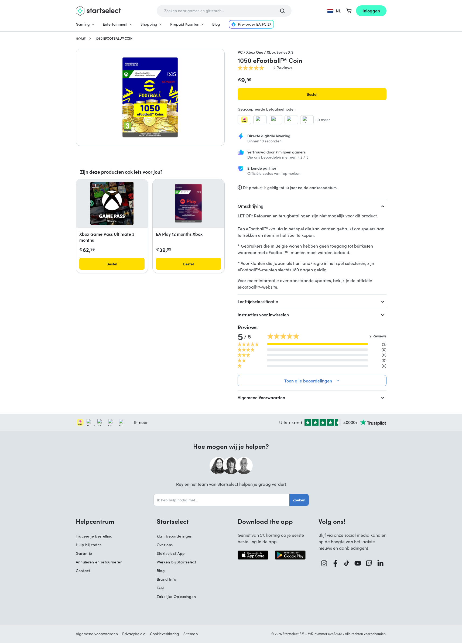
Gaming (83, 24)
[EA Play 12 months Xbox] (188, 203)
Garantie (84, 553)
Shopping (149, 24)
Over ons (165, 544)
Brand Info (166, 579)
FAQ (160, 587)
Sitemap (190, 633)
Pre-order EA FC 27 (254, 24)
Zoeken (299, 499)
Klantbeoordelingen (175, 536)
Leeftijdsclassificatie (258, 301)
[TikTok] (346, 563)
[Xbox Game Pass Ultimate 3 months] (112, 203)
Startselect (173, 521)
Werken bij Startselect (177, 562)
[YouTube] (358, 563)
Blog (216, 24)
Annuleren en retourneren (99, 562)
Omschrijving (250, 206)
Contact (83, 570)
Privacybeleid (134, 633)
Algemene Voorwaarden (261, 397)
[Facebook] (335, 563)
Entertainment (115, 24)
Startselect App (171, 553)
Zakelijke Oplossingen (176, 596)
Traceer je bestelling (94, 536)
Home (81, 38)
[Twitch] (369, 563)
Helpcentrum (95, 521)
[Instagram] (324, 563)
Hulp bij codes (89, 544)
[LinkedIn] (380, 563)
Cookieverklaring (164, 633)
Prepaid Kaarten (184, 24)
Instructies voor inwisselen (263, 314)
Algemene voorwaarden (97, 633)
